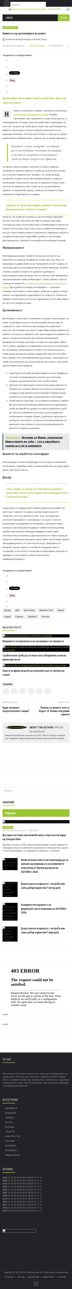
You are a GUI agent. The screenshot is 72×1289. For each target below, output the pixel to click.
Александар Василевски (14, 830)
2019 (5, 1199)
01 (9, 1177)
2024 (5, 1183)
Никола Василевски (15, 46)
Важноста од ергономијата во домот (24, 33)
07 (26, 1177)
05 (21, 1177)
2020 (5, 1196)
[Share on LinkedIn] (22, 691)
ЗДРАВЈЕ (9, 1118)
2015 (5, 1211)
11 (38, 1180)
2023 (5, 1186)
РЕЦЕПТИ (10, 1131)
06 (23, 1177)
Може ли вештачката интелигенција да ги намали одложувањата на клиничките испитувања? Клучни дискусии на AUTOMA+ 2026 (44, 866)
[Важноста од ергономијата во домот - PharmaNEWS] (35, 9)
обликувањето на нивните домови (31, 114)
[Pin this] (47, 691)
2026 (5, 1177)
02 (12, 1177)
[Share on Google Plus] (39, 691)
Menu (9, 17)
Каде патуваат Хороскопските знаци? (16, 709)
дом (17, 610)
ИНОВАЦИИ (10, 1146)
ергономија (29, 610)
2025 (5, 1180)
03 (15, 1177)
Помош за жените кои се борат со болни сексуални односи (54, 711)
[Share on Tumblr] (31, 691)
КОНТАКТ (62, 1277)
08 (29, 1177)
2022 (5, 1190)
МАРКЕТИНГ (48, 1277)
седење (19, 616)
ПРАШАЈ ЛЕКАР (12, 1155)
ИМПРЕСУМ (33, 1277)
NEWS (63, 17)
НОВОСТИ (8, 827)
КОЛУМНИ (10, 1141)
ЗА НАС (20, 1277)
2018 (5, 1202)
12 (41, 1180)
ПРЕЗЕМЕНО (11, 1150)
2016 (5, 1208)
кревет (60, 610)
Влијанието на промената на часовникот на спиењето (33, 641)
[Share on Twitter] (14, 691)
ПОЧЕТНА (9, 1277)
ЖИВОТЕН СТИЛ (10, 28)
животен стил (46, 610)
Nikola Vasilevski (37, 46)
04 (18, 1177)
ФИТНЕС (9, 1122)
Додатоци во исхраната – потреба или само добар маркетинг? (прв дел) (43, 930)
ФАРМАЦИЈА (11, 1108)
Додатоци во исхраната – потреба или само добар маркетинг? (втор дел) (43, 886)
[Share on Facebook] (6, 691)
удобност (32, 616)
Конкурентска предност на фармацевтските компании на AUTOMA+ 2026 (44, 909)
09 (32, 1180)
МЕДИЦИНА (10, 1113)
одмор (7, 616)
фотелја (45, 616)
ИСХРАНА (9, 1127)
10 (35, 1180)
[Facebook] (6, 3)
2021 (5, 1193)
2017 (5, 1205)
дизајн (7, 610)
